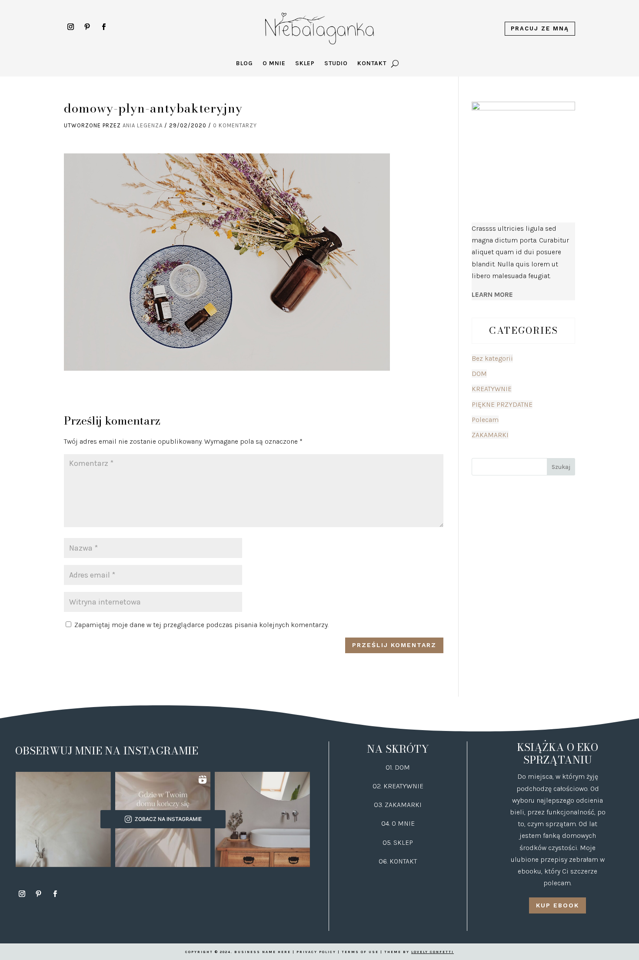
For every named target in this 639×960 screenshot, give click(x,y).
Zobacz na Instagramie (168, 819)
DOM (479, 373)
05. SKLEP (398, 842)
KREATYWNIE (492, 389)
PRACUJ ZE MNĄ (540, 28)
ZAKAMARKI (490, 435)
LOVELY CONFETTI (432, 952)
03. (379, 805)
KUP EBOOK (557, 905)
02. (378, 786)
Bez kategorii (492, 358)
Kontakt (371, 63)
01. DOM (398, 767)
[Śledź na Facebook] (103, 26)
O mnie (274, 63)
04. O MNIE (398, 823)
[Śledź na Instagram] (70, 26)
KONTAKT (403, 861)
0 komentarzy (235, 125)
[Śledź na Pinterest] (86, 26)
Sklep (305, 63)
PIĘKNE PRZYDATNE (502, 404)
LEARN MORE (492, 294)
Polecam (485, 419)
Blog (244, 63)
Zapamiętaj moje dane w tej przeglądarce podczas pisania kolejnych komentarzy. (201, 625)
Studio (336, 63)
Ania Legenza (143, 125)
